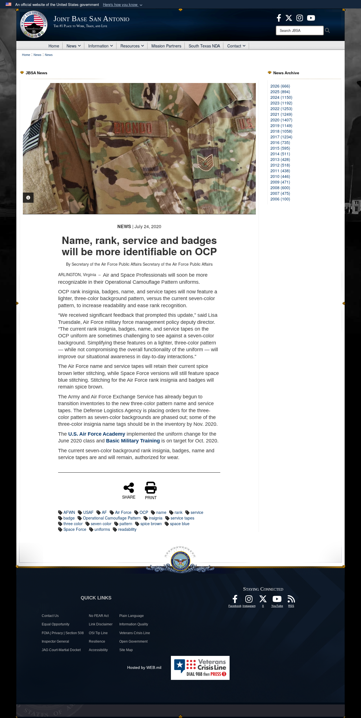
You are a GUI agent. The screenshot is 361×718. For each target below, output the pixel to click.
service (197, 512)
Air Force (123, 512)
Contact (234, 46)
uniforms (102, 529)
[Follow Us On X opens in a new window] (263, 600)
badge (69, 518)
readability (127, 529)
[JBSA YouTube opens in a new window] (311, 17)
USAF (88, 512)
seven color (101, 523)
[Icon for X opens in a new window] (288, 17)
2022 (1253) (281, 108)
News (71, 46)
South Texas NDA (204, 46)
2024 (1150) (281, 97)
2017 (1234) (281, 136)
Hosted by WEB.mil (144, 667)
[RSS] (291, 600)
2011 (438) (280, 170)
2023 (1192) (281, 103)
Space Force (74, 529)
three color (73, 523)
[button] (123, 5)
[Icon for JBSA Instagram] (249, 600)
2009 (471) (280, 182)
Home (54, 46)
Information (98, 46)
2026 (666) (280, 86)
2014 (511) (280, 153)
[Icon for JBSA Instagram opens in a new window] (299, 17)
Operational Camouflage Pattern (112, 518)
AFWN (69, 512)
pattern (126, 523)
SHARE (128, 496)
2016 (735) (280, 142)
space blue (180, 523)
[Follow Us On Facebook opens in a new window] (235, 600)
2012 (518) (280, 165)
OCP (144, 512)
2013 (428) (280, 159)
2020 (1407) (281, 120)
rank (178, 512)
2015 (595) (280, 148)
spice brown (151, 523)
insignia (155, 518)
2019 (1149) (281, 125)
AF (104, 512)
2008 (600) (280, 187)
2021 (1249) (281, 114)
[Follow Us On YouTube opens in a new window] (277, 600)
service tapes (182, 518)
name (161, 512)
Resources (130, 46)
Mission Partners (166, 46)
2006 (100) (280, 199)
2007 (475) (280, 193)
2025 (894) (280, 91)
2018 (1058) (281, 131)
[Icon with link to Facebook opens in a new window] (279, 17)
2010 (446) (280, 176)
